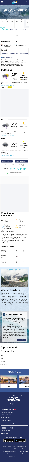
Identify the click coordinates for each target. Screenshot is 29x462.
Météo (1, 5)
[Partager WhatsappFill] (24, 169)
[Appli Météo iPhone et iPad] (8, 441)
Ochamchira (23, 5)
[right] (27, 23)
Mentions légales (7, 446)
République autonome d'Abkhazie (14, 5)
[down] (14, 307)
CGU (14, 446)
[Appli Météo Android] (20, 441)
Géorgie (5, 5)
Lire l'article (21, 340)
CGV (18, 446)
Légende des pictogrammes (10, 423)
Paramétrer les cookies (22, 451)
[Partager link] (11, 169)
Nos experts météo (7, 412)
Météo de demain (7, 161)
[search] (26, 2)
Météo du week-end (21, 161)
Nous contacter (6, 420)
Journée (5, 29)
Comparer (23, 29)
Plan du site (23, 446)
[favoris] (26, 10)
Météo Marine (5, 431)
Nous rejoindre (5, 417)
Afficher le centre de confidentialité (15, 454)
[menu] (2, 2)
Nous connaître (6, 415)
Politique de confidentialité (8, 451)
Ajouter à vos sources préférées (15, 172)
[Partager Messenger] (21, 169)
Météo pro (4, 433)
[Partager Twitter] (18, 169)
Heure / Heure (14, 29)
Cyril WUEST (15, 44)
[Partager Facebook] (14, 169)
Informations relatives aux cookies (15, 449)
